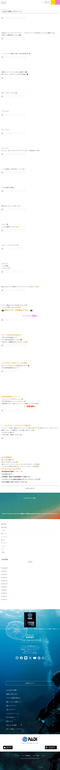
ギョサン (3, 530)
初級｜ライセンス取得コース (13, 701)
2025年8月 (4, 587)
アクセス (17, 755)
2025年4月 (4, 596)
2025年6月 (4, 590)
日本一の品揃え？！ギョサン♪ (14, 729)
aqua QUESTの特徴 (11, 690)
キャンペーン (4, 536)
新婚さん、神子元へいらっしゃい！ (29, 513)
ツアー (2, 549)
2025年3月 (4, 599)
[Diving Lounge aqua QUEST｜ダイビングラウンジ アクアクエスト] (3, 2)
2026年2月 (4, 577)
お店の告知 (4, 527)
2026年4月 (4, 574)
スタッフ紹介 (36, 755)
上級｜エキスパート (11, 709)
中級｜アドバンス (10, 705)
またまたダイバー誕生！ (30, 498)
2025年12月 (4, 580)
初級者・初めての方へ (12, 694)
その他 (2, 552)
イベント (3, 543)
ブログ (43, 755)
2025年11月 (4, 583)
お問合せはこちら (30, 683)
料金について (9, 721)
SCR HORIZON (10, 717)
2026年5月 (4, 571)
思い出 (2, 539)
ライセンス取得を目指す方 (13, 698)
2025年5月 (4, 593)
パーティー (4, 546)
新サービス (4, 533)
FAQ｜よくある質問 (11, 725)
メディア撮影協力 (26, 755)
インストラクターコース (12, 713)
